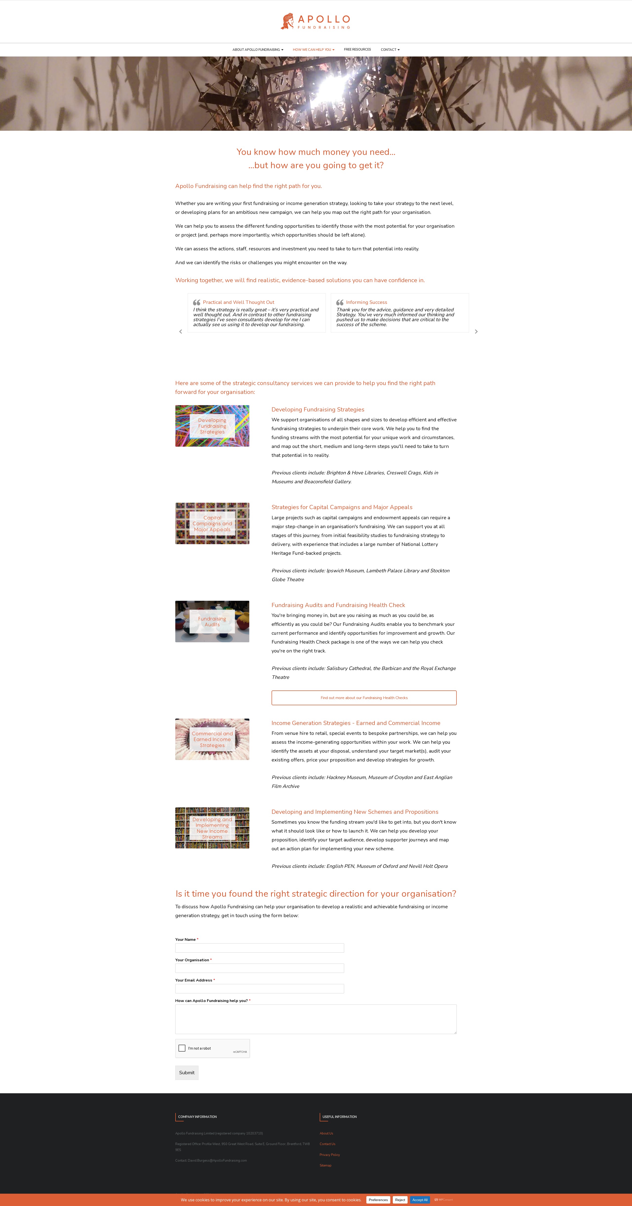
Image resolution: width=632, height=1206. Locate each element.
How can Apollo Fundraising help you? (213, 1000)
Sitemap (326, 1165)
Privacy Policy (330, 1155)
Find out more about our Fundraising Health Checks (364, 698)
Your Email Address (195, 980)
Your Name (186, 939)
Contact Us (328, 1144)
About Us (326, 1133)
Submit (187, 1072)
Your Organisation (193, 960)
